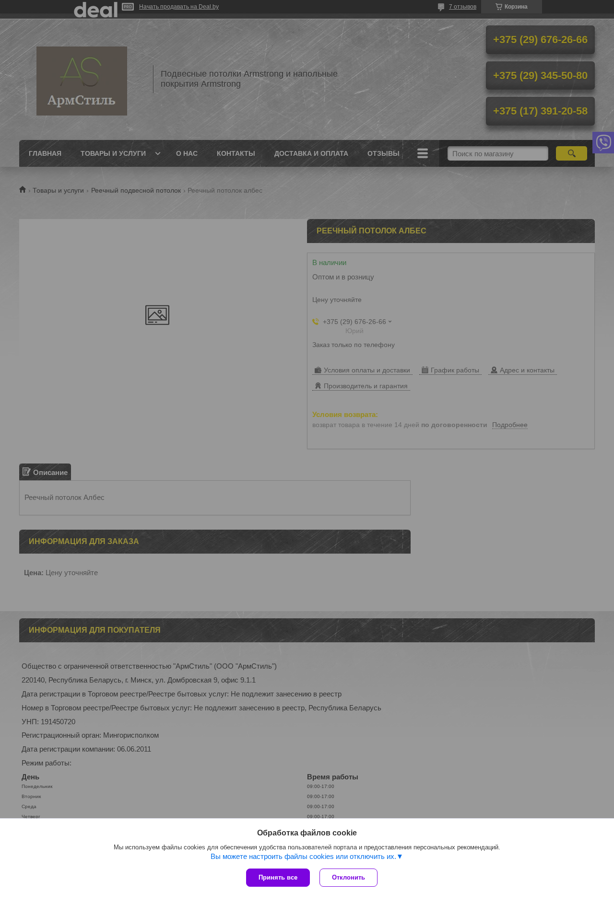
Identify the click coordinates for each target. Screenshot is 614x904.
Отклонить (348, 877)
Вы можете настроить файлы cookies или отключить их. (303, 856)
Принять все (278, 877)
